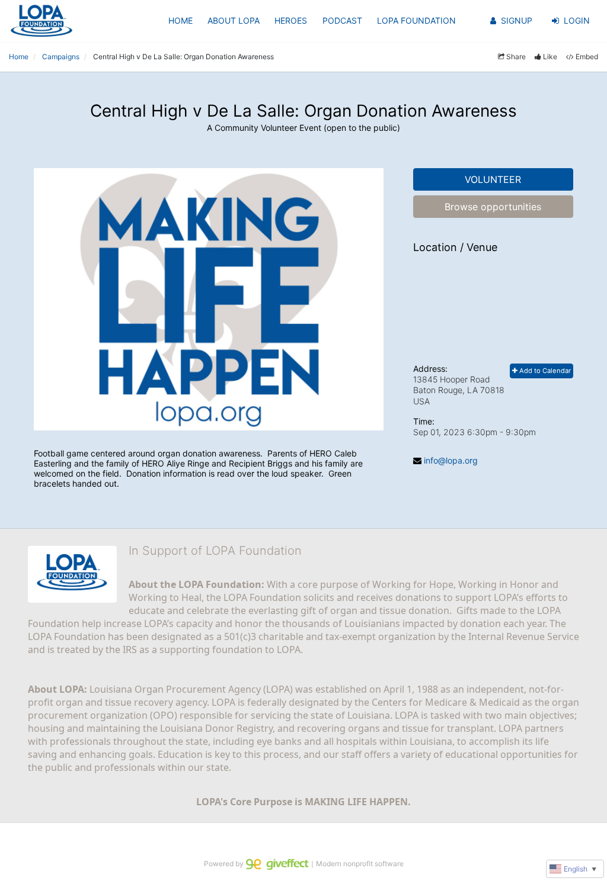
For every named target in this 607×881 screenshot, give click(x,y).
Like (550, 56)
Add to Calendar (544, 370)
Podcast (342, 20)
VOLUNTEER (493, 179)
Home (180, 20)
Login (577, 20)
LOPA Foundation (416, 20)
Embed (587, 56)
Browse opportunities (493, 207)
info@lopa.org (451, 460)
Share (516, 56)
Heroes (290, 20)
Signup (516, 20)
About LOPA (233, 20)
